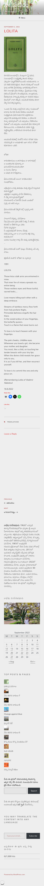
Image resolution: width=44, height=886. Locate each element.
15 (22, 649)
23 (27, 653)
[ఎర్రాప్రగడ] (6, 757)
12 (7, 649)
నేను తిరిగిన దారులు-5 (12, 732)
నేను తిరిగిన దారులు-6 (12, 705)
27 (12, 657)
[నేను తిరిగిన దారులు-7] (6, 692)
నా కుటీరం (16, 6)
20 (12, 653)
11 (37, 644)
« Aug (11, 661)
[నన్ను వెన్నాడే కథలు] (6, 766)
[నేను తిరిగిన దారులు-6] (6, 702)
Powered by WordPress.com (14, 874)
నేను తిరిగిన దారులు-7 (12, 695)
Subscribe (33, 836)
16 (27, 649)
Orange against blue (13, 714)
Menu (23, 17)
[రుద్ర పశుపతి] (6, 748)
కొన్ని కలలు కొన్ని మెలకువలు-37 (15, 742)
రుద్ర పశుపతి (8, 751)
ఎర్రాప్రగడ (7, 760)
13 (12, 649)
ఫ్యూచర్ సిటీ (8, 723)
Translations (13, 422)
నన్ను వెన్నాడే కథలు (11, 769)
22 (22, 653)
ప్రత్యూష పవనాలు (10, 686)
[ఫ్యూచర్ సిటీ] (6, 720)
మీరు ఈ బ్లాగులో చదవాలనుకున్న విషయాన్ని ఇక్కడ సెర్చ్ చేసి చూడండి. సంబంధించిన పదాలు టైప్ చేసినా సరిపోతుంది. (21, 782)
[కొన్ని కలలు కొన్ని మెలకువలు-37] (6, 739)
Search (34, 791)
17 (32, 649)
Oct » (32, 661)
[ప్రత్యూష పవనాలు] (6, 683)
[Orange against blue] (6, 711)
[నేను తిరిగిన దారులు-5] (6, 729)
